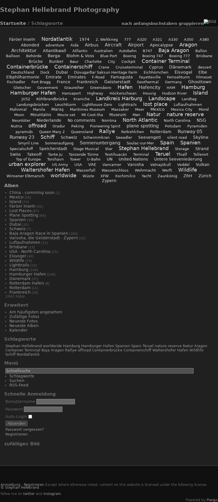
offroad (37, 126)
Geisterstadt (117, 81)
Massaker (120, 109)
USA (78, 165)
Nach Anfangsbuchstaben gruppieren (162, 23)
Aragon (188, 45)
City (111, 61)
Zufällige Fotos (24, 316)
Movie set (66, 115)
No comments (81, 120)
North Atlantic (140, 120)
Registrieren (16, 434)
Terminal (141, 154)
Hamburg (193, 87)
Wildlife (187, 170)
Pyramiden (197, 126)
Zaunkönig (167, 176)
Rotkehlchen (132, 132)
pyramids (24, 132)
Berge (54, 55)
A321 (157, 39)
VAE (92, 164)
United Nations (133, 159)
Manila (39, 109)
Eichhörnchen (156, 72)
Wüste (88, 176)
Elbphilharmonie (22, 77)
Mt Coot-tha (92, 115)
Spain (167, 143)
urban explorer (27, 164)
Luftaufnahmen (188, 104)
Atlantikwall (54, 50)
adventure (54, 45)
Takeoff (34, 154)
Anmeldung (10, 485)
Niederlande (49, 120)
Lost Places (20, 210)
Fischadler (16, 82)
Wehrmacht (145, 170)
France (63, 82)
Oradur (59, 126)
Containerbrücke (27, 67)
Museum (117, 114)
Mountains (40, 114)
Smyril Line (28, 143)
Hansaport (71, 93)
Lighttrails (127, 104)
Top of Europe (28, 159)
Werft (167, 170)
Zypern (109, 180)
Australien (103, 51)
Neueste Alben (24, 325)
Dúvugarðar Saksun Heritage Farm (105, 72)
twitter (29, 494)
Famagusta (122, 77)
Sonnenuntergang (100, 143)
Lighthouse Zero (97, 104)
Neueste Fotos (23, 321)
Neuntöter (21, 120)
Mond (204, 109)
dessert (204, 67)
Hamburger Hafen (33, 93)
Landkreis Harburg (119, 98)
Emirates (77, 77)
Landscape (161, 98)
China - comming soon (31, 192)
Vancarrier (111, 165)
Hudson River (174, 93)
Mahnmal (18, 109)
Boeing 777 (179, 56)
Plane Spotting (24, 215)
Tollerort (200, 154)
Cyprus (156, 67)
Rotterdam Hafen (26, 283)
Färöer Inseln (22, 39)
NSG (201, 120)
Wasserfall (85, 170)
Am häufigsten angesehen (35, 312)
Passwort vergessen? (24, 429)
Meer (139, 109)
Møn (136, 115)
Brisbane (204, 56)
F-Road (98, 77)
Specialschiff (21, 149)
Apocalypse (161, 45)
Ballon (201, 51)
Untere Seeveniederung (178, 159)
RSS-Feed (18, 385)
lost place (155, 104)
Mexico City (181, 109)
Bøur (74, 61)
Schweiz (69, 137)
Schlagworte (21, 376)
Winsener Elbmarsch (25, 176)
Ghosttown (199, 81)
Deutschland (22, 72)
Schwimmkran (96, 137)
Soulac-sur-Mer (140, 143)
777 (127, 39)
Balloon (13, 56)
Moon (19, 115)
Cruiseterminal (129, 67)
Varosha (135, 164)
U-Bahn (93, 159)
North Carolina (177, 120)
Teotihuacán (116, 154)
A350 (188, 39)
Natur (153, 114)
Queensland (82, 132)
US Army (60, 165)
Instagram (52, 494)
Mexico (157, 109)
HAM (171, 88)
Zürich (204, 176)
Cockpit (128, 61)
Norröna (109, 120)
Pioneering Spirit (105, 126)
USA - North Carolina (30, 251)
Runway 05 (190, 131)
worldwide (63, 175)
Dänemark (180, 67)
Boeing (129, 56)
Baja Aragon (173, 50)
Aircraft (113, 45)
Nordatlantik (57, 39)
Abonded (30, 45)
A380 (204, 39)
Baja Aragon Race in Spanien (39, 233)
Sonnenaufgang (59, 143)
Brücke (36, 61)
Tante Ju (55, 154)
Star (108, 149)
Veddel (183, 165)
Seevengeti (149, 137)
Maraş (57, 109)
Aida (74, 45)
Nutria (16, 126)
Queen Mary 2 (52, 132)
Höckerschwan (123, 93)
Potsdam (173, 126)
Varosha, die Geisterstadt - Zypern (43, 238)
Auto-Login (16, 416)
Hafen (125, 87)
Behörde (33, 56)
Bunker (56, 61)
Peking (77, 126)
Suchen (16, 380)
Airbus (91, 45)
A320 (141, 39)
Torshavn (55, 159)
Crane (103, 67)
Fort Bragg (41, 82)
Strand (202, 148)
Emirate (54, 77)
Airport (136, 45)
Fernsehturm (178, 77)
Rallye (107, 131)
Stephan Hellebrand (144, 148)
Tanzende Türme (83, 154)
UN (109, 159)
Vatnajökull (160, 165)
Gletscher (22, 88)
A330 (173, 39)
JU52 (26, 99)
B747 (147, 51)
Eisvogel (183, 72)
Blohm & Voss (80, 56)
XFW (104, 176)
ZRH (187, 176)
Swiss (15, 154)
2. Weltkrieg (107, 39)
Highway (95, 93)
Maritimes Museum (87, 109)
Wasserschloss (115, 170)
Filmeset (204, 77)
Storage (182, 149)
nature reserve (185, 114)
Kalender (18, 330)
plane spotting (143, 126)
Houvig (149, 93)
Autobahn (128, 51)
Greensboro (100, 88)
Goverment (47, 88)
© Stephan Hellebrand (20, 488)
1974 (84, 39)
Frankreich (87, 82)
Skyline (200, 137)
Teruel (162, 154)
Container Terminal (166, 61)
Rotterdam (160, 131)
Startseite (13, 23)
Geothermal (148, 82)
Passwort (14, 409)
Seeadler (124, 137)
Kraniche (82, 99)
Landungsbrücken (32, 104)
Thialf (182, 154)
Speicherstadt (53, 148)
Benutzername (20, 401)
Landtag (189, 99)
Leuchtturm (65, 104)
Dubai (62, 72)
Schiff (47, 137)
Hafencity (149, 87)
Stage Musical (86, 149)
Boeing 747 (152, 56)
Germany (173, 82)
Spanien (190, 143)
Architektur (24, 50)
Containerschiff (73, 67)
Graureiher (74, 88)
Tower (75, 159)
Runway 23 (22, 137)
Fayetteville (150, 77)
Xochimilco (125, 176)
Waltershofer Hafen (45, 170)
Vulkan (202, 164)
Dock (45, 72)
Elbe (202, 72)
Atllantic (80, 51)
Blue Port (108, 56)
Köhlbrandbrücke (51, 99)
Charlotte (93, 61)
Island (200, 93)
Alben (11, 185)
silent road (177, 137)
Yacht (146, 176)
